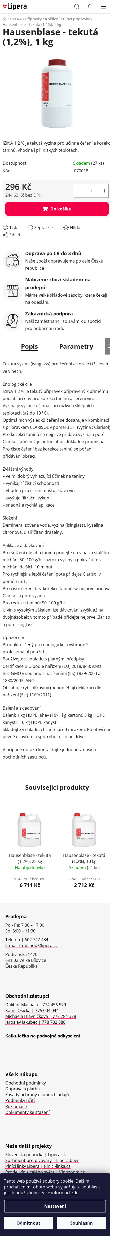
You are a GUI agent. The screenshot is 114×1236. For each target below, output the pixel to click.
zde (74, 1193)
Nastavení (55, 1206)
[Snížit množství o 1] (78, 190)
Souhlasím (81, 1223)
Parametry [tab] (76, 346)
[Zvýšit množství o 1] (104, 190)
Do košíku (61, 209)
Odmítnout (28, 1223)
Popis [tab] (29, 346)
